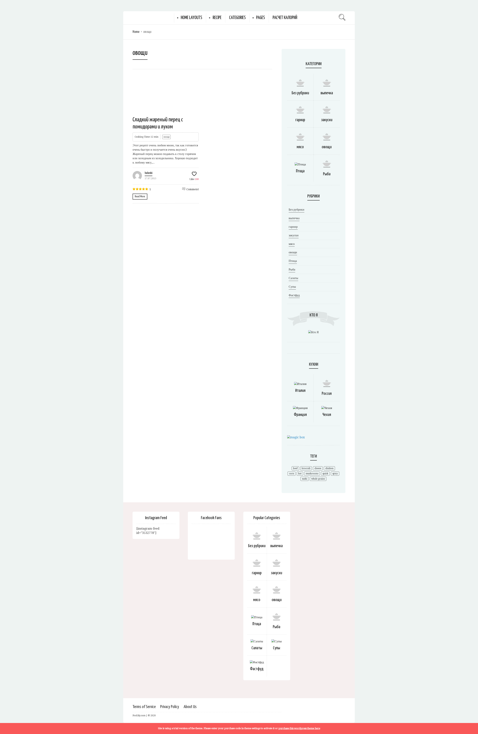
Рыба (326, 174)
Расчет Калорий (285, 18)
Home (136, 32)
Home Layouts (191, 18)
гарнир (300, 120)
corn (291, 473)
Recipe (217, 18)
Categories (237, 18)
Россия (327, 393)
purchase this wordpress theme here (299, 728)
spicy (335, 473)
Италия (300, 390)
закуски (326, 120)
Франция (300, 415)
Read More (140, 196)
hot (300, 473)
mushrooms (312, 473)
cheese (317, 468)
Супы (292, 286)
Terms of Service (144, 707)
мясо (300, 147)
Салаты (293, 278)
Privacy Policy (169, 707)
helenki (148, 173)
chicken (329, 468)
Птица (300, 171)
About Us (190, 707)
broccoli (306, 468)
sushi (304, 479)
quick (325, 473)
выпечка (327, 93)
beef (295, 468)
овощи (166, 137)
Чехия (326, 415)
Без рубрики (300, 93)
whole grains (318, 479)
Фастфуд (294, 295)
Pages (260, 18)
